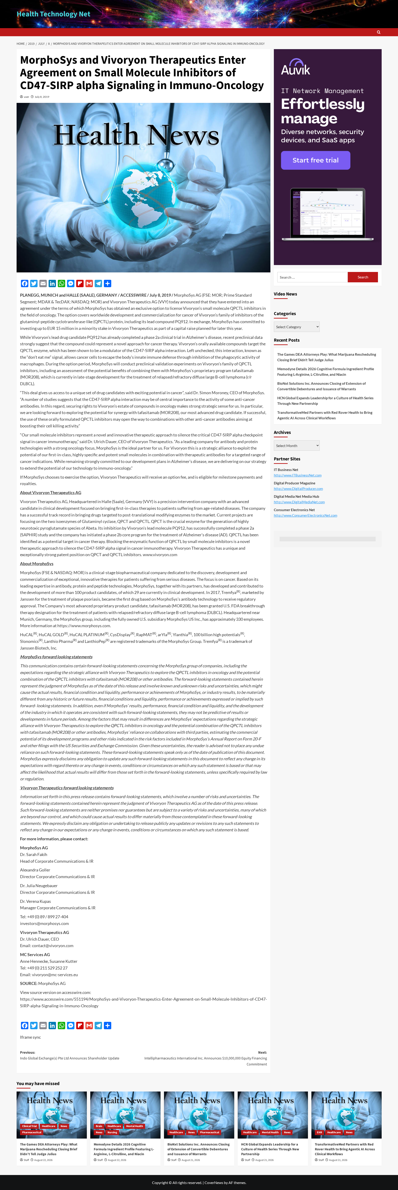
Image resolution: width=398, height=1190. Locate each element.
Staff (26, 1160)
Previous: (69, 1055)
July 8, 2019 (42, 96)
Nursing (112, 1132)
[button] (379, 32)
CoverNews (214, 1182)
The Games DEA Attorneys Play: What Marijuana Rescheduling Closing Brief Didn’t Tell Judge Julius (326, 357)
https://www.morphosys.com (83, 625)
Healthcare (48, 1126)
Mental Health (134, 1126)
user (26, 96)
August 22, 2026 (43, 1160)
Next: (205, 1058)
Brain (99, 1126)
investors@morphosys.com (44, 923)
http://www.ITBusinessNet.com (298, 475)
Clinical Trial (29, 1126)
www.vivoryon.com (160, 554)
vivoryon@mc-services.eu (55, 974)
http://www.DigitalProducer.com (298, 488)
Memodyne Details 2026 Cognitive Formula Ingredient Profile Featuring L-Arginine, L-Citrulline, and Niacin (325, 371)
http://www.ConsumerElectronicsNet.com (305, 515)
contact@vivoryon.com (52, 945)
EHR (319, 1132)
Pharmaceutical (31, 1132)
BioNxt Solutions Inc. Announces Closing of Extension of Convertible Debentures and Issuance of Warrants (321, 386)
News (64, 1126)
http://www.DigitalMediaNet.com (299, 502)
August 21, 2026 (191, 1160)
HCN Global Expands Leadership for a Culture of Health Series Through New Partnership (325, 401)
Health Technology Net (53, 14)
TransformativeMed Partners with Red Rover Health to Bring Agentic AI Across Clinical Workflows (324, 415)
